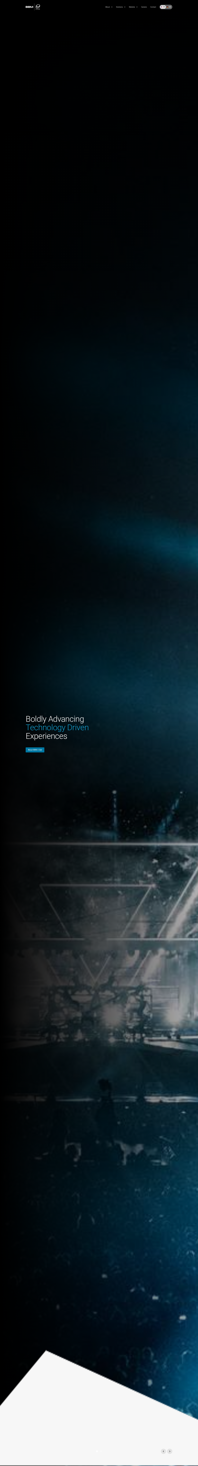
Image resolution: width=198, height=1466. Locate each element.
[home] (33, 6)
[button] (109, 7)
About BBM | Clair (35, 750)
